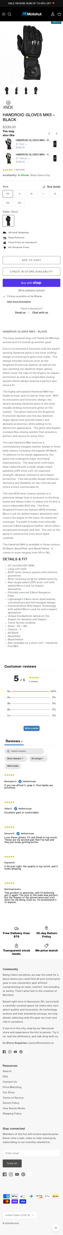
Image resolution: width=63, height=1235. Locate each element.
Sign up (12, 1163)
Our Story (9, 1092)
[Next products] (56, 133)
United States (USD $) (17, 1215)
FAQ (5, 1077)
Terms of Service (13, 1098)
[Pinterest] (21, 1051)
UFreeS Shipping (18, 233)
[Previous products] (49, 133)
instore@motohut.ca (41, 1043)
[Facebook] (4, 1051)
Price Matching (12, 1087)
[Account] (52, 14)
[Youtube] (15, 1051)
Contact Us (10, 1082)
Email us (20, 313)
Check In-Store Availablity (31, 271)
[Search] (11, 14)
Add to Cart (31, 260)
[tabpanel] (31, 828)
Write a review (31, 728)
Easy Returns (16, 238)
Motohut (14, 1223)
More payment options (31, 290)
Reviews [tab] (14, 741)
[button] (31, 691)
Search (7, 1071)
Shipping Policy (12, 1114)
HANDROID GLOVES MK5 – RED (33, 140)
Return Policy (11, 1103)
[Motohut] (32, 14)
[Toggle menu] (3, 14)
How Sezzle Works (14, 1108)
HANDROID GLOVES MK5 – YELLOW (33, 155)
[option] (31, 52)
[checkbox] (13, 766)
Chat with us (40, 313)
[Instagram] (9, 1051)
